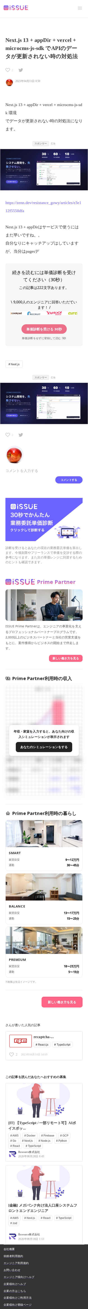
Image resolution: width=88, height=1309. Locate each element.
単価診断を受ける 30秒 (44, 329)
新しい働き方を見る (66, 658)
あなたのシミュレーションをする (44, 747)
